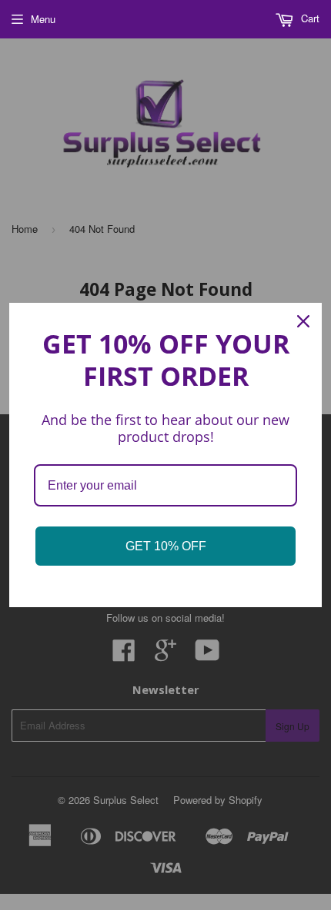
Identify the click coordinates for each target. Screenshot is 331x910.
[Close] (303, 321)
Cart (308, 18)
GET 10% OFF (165, 546)
